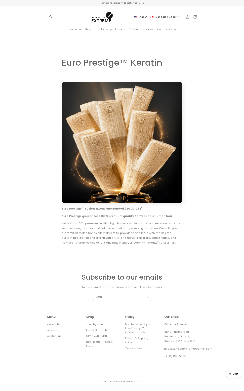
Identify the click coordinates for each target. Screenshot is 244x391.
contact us (54, 336)
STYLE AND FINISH (96, 336)
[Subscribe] (148, 297)
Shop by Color (95, 324)
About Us (52, 330)
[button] (51, 17)
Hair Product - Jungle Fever (99, 344)
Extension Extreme (116, 381)
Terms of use (133, 348)
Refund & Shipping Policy (136, 340)
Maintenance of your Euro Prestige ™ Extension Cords (138, 328)
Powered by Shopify (135, 381)
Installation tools (96, 330)
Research (53, 324)
